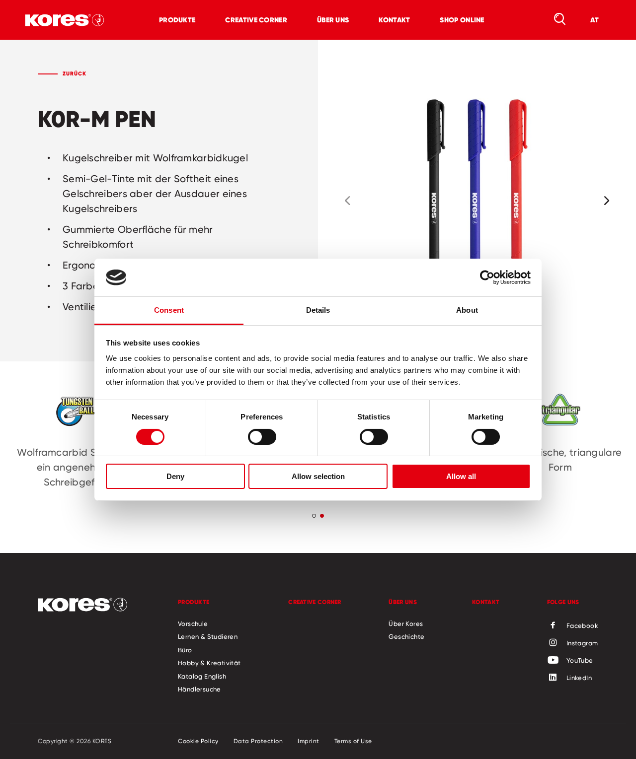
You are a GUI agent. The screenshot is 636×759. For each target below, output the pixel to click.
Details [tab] (318, 310)
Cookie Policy (198, 741)
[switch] (262, 437)
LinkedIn (579, 678)
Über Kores (406, 623)
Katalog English (202, 676)
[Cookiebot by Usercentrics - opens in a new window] (487, 277)
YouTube (579, 660)
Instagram (582, 643)
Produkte (177, 19)
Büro (185, 650)
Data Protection (258, 741)
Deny (175, 476)
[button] (347, 200)
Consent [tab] (169, 310)
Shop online (462, 19)
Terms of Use (353, 741)
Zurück (74, 73)
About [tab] (467, 310)
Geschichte (406, 636)
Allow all (461, 476)
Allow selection (318, 476)
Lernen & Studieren (208, 636)
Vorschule (193, 623)
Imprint (308, 741)
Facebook (582, 625)
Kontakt (394, 19)
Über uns (333, 19)
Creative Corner (256, 19)
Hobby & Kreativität (209, 663)
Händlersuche (199, 689)
